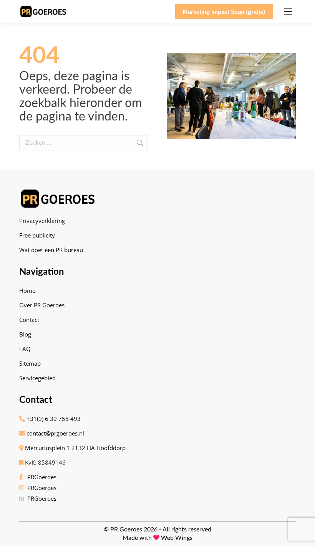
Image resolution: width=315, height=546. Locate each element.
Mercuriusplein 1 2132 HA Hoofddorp (74, 448)
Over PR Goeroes (42, 305)
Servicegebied (37, 378)
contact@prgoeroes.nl (54, 433)
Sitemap (30, 363)
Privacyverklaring (42, 220)
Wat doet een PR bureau (51, 250)
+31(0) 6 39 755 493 (53, 418)
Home (27, 290)
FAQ (25, 349)
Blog (25, 334)
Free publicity (37, 235)
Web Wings (176, 538)
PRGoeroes (40, 477)
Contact (29, 319)
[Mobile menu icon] (288, 11)
